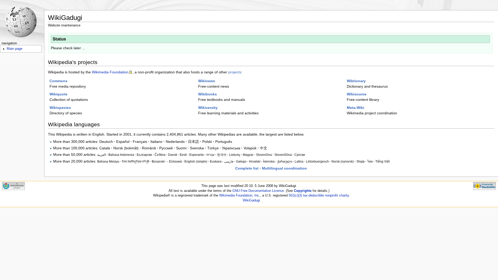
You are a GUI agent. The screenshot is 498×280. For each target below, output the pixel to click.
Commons (58, 81)
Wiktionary (356, 81)
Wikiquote (58, 94)
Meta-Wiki (355, 108)
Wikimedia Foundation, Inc (239, 195)
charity (344, 195)
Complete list (247, 168)
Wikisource (356, 94)
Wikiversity (208, 108)
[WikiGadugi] (22, 20)
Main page (14, 49)
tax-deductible (313, 195)
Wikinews (206, 81)
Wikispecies (60, 108)
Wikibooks (207, 94)
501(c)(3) (295, 195)
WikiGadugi (251, 200)
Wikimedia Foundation (110, 72)
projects (234, 72)
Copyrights (303, 191)
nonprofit (331, 195)
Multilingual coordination (284, 168)
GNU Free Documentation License (258, 191)
